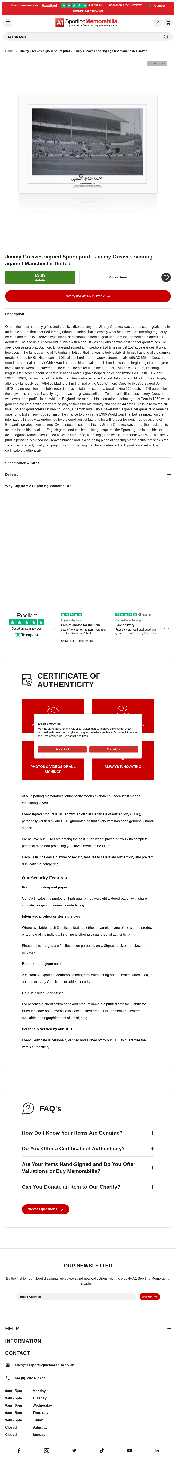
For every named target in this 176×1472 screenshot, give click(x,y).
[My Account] (157, 22)
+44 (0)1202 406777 (29, 1378)
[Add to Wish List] (166, 277)
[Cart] (168, 22)
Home (9, 51)
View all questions (42, 1209)
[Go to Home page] (86, 23)
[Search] (166, 36)
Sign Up (147, 1296)
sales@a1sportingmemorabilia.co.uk (44, 1365)
